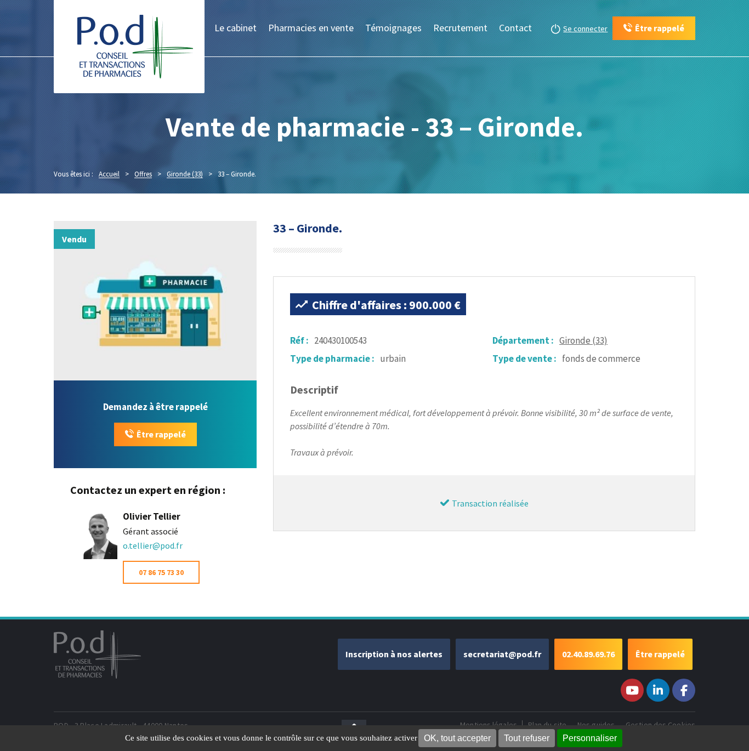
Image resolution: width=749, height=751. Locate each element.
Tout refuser (526, 738)
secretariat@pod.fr (502, 653)
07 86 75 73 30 (161, 572)
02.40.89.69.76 (588, 653)
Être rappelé (161, 434)
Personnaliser (590, 738)
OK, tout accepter (457, 738)
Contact (515, 27)
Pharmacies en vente (311, 27)
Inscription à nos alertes (393, 653)
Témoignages (393, 27)
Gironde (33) (583, 340)
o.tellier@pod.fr (153, 545)
